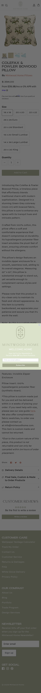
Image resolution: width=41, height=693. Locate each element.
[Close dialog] (39, 325)
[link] (20, 336)
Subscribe (20, 365)
